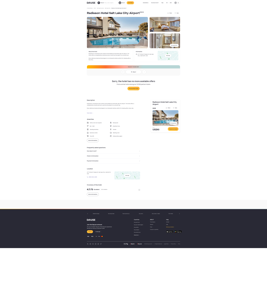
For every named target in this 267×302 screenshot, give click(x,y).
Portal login (98, 231)
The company (152, 222)
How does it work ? (155, 2)
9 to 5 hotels (170, 213)
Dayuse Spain (136, 229)
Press (151, 227)
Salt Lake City (107, 8)
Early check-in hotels (156, 213)
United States (89, 8)
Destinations (145, 2)
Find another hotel (133, 88)
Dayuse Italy (136, 227)
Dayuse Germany (137, 232)
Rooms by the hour (126, 213)
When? (134, 72)
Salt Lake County (100, 8)
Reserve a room (173, 129)
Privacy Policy (173, 243)
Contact (167, 222)
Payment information (92, 161)
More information (92, 140)
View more (89, 113)
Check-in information (92, 156)
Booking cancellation (170, 227)
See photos (175, 45)
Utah (95, 8)
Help (162, 2)
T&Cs (179, 243)
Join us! (90, 231)
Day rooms (141, 213)
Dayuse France (137, 222)
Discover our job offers (154, 229)
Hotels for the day (96, 213)
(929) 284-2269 (93, 177)
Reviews (151, 224)
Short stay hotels (111, 213)
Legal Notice (166, 243)
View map (168, 55)
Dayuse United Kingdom (138, 224)
